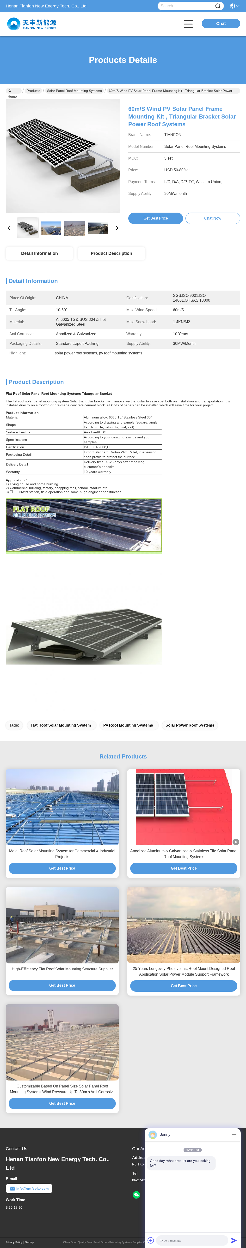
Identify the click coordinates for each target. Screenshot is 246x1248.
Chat (221, 23)
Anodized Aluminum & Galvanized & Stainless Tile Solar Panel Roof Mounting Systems (183, 854)
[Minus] (234, 1135)
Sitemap (29, 1242)
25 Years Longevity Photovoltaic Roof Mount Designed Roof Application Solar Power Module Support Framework (184, 971)
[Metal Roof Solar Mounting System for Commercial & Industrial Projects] (62, 807)
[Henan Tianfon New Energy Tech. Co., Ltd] (32, 24)
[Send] (234, 1240)
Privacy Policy (14, 1242)
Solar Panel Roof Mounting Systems (74, 91)
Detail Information (39, 253)
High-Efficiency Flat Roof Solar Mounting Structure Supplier (62, 969)
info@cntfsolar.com (32, 1188)
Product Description (111, 253)
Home (14, 91)
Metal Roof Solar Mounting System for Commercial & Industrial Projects (62, 854)
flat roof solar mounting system (61, 725)
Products (33, 91)
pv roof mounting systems (128, 725)
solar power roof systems (190, 725)
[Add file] (151, 1240)
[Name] (218, 6)
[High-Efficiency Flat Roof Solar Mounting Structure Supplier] (62, 925)
